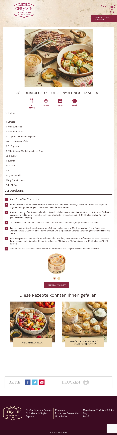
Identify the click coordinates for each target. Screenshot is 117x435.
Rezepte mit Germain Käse (67, 413)
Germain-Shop (61, 416)
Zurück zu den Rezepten (101, 18)
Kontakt (86, 416)
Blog (85, 413)
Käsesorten (60, 410)
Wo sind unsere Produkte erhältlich (98, 410)
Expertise (30, 416)
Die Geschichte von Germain (39, 410)
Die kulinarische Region (36, 413)
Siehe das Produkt (57, 285)
